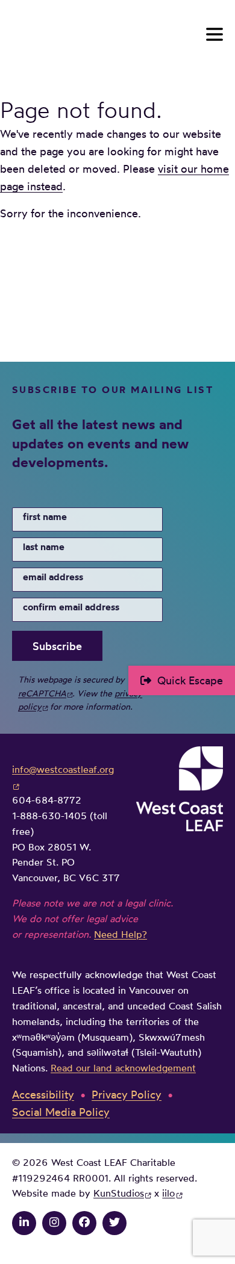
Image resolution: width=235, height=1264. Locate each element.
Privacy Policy (126, 1094)
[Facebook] (84, 1221)
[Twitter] (114, 1221)
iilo (168, 1193)
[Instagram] (54, 1221)
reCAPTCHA (42, 693)
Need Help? (120, 934)
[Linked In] (24, 1221)
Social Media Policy (61, 1111)
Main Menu (214, 34)
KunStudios (118, 1193)
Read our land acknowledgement (123, 1068)
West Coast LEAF (102, 34)
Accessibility (43, 1094)
